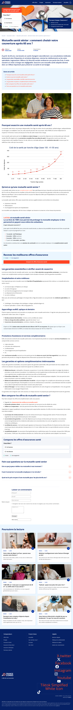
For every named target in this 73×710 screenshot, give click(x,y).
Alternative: (15, 519)
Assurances (48, 2)
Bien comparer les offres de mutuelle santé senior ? (20, 84)
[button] (70, 2)
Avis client (31, 645)
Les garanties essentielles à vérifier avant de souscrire (20, 79)
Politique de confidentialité (58, 640)
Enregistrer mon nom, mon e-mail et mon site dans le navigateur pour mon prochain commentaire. (36, 503)
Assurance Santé (7, 642)
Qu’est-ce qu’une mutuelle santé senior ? (17, 77)
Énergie (41, 2)
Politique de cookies (56, 642)
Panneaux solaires (57, 2)
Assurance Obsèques (8, 647)
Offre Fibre (34, 2)
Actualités (66, 2)
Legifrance (58, 705)
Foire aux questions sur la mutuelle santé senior (19, 86)
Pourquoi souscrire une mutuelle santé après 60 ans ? (20, 75)
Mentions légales (56, 637)
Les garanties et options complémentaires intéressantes (21, 81)
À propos (31, 642)
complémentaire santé (26, 190)
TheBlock (69, 697)
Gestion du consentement (58, 645)
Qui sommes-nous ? (33, 640)
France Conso (8, 50)
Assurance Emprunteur (9, 645)
